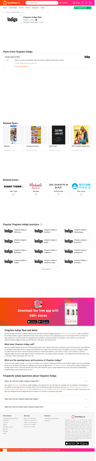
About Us (5, 429)
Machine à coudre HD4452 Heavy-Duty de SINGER (51, 389)
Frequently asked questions (10, 418)
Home (5, 8)
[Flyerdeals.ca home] (11, 2)
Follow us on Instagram (30, 422)
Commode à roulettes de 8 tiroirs (76, 387)
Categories (35, 8)
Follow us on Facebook (30, 420)
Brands (5, 425)
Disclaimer (28, 450)
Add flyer (5, 431)
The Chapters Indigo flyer (69, 333)
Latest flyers (13, 8)
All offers (5, 422)
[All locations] (41, 224)
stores (27, 363)
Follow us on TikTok (29, 426)
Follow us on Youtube (30, 424)
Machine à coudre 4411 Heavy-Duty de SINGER (19, 389)
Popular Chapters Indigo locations (21, 224)
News (4, 433)
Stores (27, 8)
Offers (21, 8)
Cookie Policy (56, 450)
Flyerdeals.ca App (8, 427)
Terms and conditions (38, 450)
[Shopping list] (90, 2)
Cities (43, 8)
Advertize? (6, 420)
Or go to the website (21, 66)
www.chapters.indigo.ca (59, 365)
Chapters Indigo (15, 12)
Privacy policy (48, 450)
